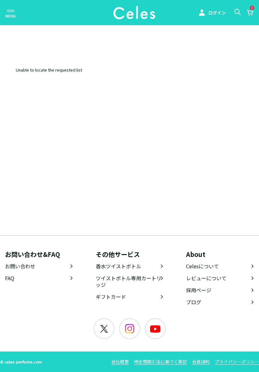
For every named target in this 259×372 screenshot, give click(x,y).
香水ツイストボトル (118, 266)
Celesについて (202, 266)
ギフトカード (111, 296)
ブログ (193, 302)
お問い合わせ (20, 266)
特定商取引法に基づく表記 (160, 361)
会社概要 (120, 361)
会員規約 (201, 361)
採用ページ (198, 290)
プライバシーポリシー (237, 361)
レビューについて (206, 278)
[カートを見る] (249, 13)
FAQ (9, 278)
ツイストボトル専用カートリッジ (128, 281)
